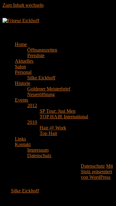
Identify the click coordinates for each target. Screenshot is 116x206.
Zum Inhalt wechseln (23, 5)
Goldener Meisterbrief (48, 88)
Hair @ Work (53, 127)
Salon (20, 66)
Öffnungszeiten (42, 50)
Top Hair (48, 133)
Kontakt (23, 144)
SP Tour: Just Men (57, 111)
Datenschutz (39, 155)
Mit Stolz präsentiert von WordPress (97, 171)
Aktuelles (24, 61)
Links (20, 138)
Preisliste (36, 55)
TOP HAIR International (64, 116)
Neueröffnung (41, 94)
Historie (22, 83)
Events (21, 100)
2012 (32, 105)
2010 (32, 122)
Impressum (38, 150)
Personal (23, 72)
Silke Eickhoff (41, 77)
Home (21, 44)
